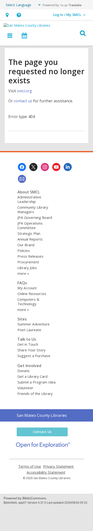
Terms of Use (29, 466)
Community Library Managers (32, 209)
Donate (23, 370)
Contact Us (42, 431)
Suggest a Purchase (33, 355)
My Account (27, 287)
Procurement (28, 262)
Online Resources (31, 293)
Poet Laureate (29, 329)
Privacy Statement (58, 466)
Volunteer (25, 387)
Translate (75, 5)
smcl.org (24, 90)
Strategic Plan (28, 233)
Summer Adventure (33, 324)
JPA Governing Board (34, 217)
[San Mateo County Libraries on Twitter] (33, 167)
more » (23, 273)
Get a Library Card (32, 376)
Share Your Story (31, 350)
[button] (7, 15)
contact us (23, 100)
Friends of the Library (35, 393)
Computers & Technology (28, 301)
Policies (23, 250)
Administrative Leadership (29, 199)
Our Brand (25, 244)
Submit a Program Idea (36, 382)
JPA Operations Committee (30, 225)
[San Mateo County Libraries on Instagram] (45, 167)
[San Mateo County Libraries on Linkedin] (68, 167)
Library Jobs (27, 267)
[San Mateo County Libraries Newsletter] (22, 179)
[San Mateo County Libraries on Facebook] (22, 167)
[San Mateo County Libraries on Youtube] (56, 167)
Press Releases (30, 256)
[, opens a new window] (43, 446)
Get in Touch (27, 344)
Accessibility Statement (46, 472)
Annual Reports (30, 239)
